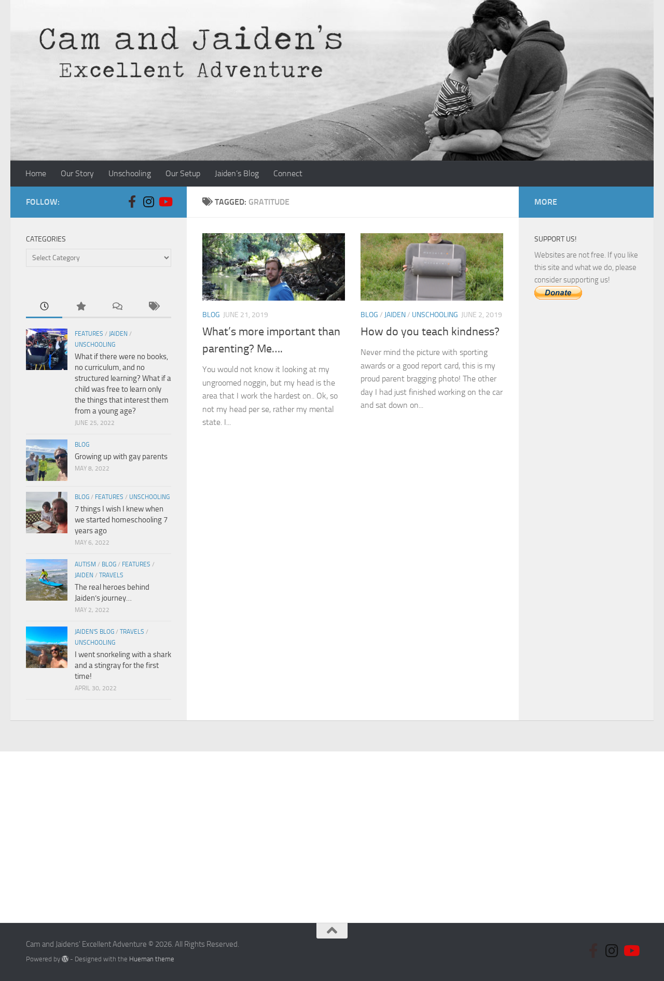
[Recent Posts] (44, 307)
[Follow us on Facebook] (132, 201)
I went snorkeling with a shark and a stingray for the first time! (123, 665)
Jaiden (395, 314)
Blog (211, 314)
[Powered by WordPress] (65, 959)
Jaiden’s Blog (237, 173)
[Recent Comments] (117, 307)
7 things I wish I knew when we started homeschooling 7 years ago (121, 519)
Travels (111, 575)
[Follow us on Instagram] (148, 201)
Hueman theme (151, 959)
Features (89, 333)
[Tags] (153, 307)
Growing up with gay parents (121, 456)
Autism (85, 564)
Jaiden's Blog (94, 631)
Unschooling (129, 173)
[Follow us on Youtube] (165, 201)
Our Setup (182, 173)
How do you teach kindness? (430, 331)
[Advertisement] (586, 484)
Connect (287, 173)
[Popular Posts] (80, 307)
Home (35, 173)
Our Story (77, 173)
